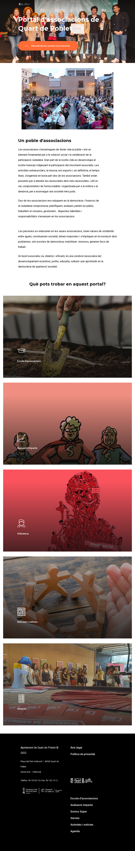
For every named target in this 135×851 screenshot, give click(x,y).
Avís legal (76, 747)
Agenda (75, 831)
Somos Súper (78, 811)
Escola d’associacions (84, 798)
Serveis (75, 818)
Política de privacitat (82, 754)
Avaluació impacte (81, 805)
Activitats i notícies (81, 824)
